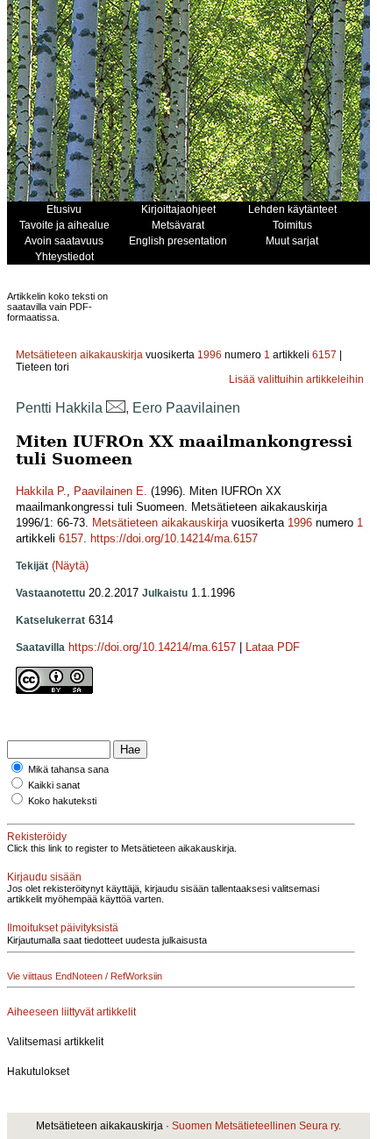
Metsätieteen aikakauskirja (79, 355)
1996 (209, 355)
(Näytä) (70, 565)
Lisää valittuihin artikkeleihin (296, 379)
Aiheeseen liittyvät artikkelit (71, 1012)
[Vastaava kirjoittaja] (115, 407)
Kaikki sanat (54, 785)
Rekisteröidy (37, 837)
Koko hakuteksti (62, 801)
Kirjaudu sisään (44, 877)
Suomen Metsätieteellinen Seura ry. (256, 1126)
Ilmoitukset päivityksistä (62, 928)
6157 (324, 355)
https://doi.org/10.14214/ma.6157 (174, 538)
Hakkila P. (41, 491)
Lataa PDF (272, 647)
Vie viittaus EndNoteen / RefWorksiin (84, 976)
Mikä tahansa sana (68, 769)
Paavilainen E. (110, 491)
